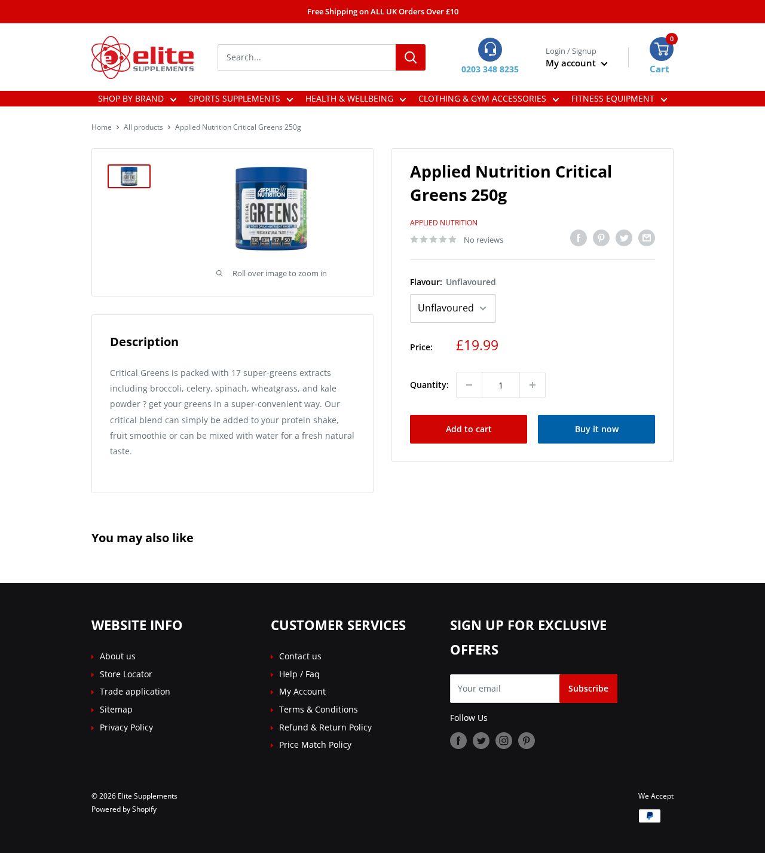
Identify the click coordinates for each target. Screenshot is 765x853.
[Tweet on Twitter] (624, 238)
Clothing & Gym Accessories (482, 98)
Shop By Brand (131, 98)
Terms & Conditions (318, 709)
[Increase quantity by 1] (532, 385)
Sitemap (116, 709)
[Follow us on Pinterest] (526, 740)
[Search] (411, 57)
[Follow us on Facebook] (458, 740)
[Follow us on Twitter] (481, 740)
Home (101, 127)
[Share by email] (646, 238)
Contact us (300, 656)
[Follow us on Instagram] (503, 740)
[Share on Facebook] (578, 238)
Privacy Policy (126, 727)
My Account (302, 691)
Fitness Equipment (612, 98)
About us (118, 656)
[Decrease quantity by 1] (469, 385)
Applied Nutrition (444, 223)
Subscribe (588, 688)
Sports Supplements (234, 98)
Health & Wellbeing (349, 98)
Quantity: (429, 384)
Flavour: (453, 282)
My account (572, 63)
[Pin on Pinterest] (601, 238)
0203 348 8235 (490, 69)
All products (143, 127)
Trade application (135, 691)
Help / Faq (299, 674)
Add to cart (469, 429)
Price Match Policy (315, 744)
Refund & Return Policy (325, 727)
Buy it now (597, 429)
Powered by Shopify (124, 809)
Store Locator (126, 674)
